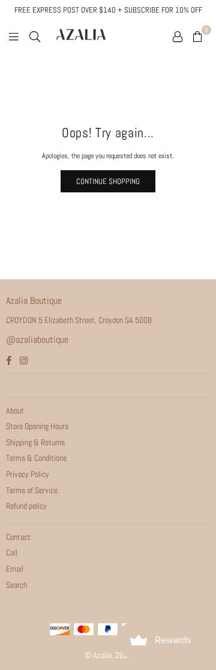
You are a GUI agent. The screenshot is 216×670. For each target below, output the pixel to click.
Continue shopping (108, 181)
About (15, 410)
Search (16, 585)
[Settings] (177, 36)
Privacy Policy (27, 474)
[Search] (35, 36)
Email (14, 568)
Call (11, 552)
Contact (18, 537)
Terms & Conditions (36, 457)
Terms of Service (32, 490)
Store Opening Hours (37, 426)
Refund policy (26, 505)
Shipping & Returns (35, 442)
